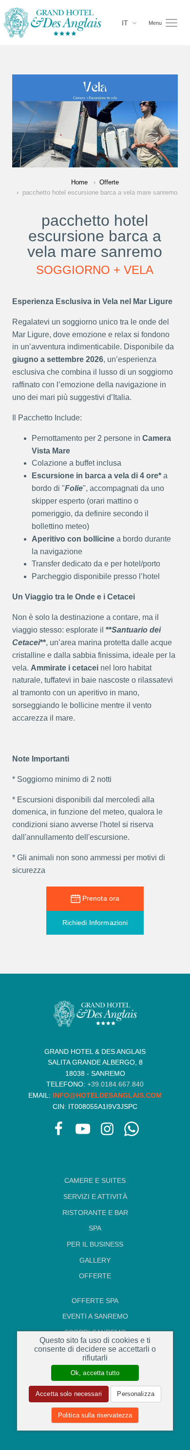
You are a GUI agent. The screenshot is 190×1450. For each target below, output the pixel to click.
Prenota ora (100, 898)
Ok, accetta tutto (95, 1373)
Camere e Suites (95, 1180)
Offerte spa (95, 1301)
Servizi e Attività (95, 1196)
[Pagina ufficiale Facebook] (58, 1130)
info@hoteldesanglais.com (107, 1095)
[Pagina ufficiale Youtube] (83, 1130)
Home (79, 182)
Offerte (109, 182)
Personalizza (135, 1393)
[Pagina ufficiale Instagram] (107, 1130)
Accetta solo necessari (69, 1393)
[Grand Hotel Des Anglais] (52, 22)
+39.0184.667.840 (115, 1084)
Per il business (95, 1244)
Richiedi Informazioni (95, 922)
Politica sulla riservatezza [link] (95, 1415)
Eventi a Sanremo (95, 1316)
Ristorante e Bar (95, 1212)
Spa (95, 1228)
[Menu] (171, 23)
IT (126, 23)
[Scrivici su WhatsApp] (131, 1130)
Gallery (95, 1260)
